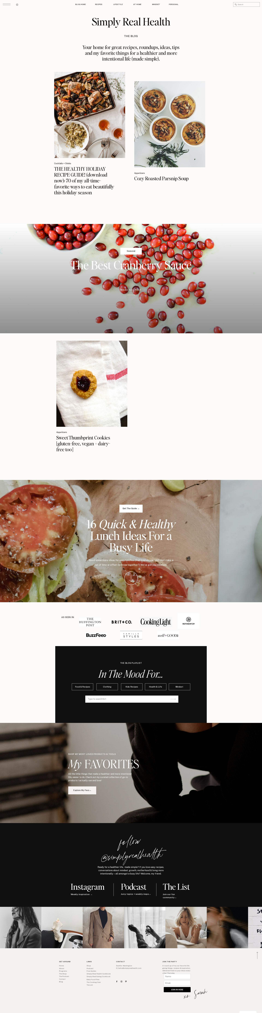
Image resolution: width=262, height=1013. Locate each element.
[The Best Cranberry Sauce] (131, 295)
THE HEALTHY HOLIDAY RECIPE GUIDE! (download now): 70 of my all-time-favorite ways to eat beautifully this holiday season (84, 181)
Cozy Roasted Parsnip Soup (161, 178)
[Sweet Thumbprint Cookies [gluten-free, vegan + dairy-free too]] (91, 384)
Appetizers (139, 173)
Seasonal (131, 251)
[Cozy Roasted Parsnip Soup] (169, 124)
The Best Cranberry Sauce (131, 264)
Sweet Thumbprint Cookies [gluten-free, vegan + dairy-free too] (83, 443)
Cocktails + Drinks (62, 163)
